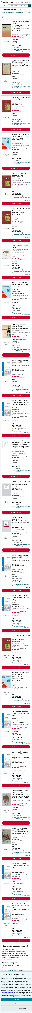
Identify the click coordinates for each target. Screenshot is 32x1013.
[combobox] (18, 5)
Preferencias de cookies (7, 992)
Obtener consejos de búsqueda (11, 965)
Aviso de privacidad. (10, 996)
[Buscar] (29, 5)
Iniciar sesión (24, 2)
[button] (26, 52)
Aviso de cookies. (18, 993)
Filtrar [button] (4, 17)
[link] (29, 12)
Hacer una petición (7, 959)
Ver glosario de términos (9, 967)
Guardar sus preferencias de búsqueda (13, 970)
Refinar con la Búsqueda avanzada (13, 12)
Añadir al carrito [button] (16, 55)
